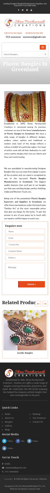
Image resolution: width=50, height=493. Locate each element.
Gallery (8, 426)
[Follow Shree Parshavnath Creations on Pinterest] (27, 10)
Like (22, 441)
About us (9, 418)
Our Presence (39, 418)
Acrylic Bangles (25, 353)
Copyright (8, 479)
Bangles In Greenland (29, 76)
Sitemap (36, 414)
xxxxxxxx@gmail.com (34, 37)
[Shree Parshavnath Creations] (25, 22)
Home (14, 76)
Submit (30, 284)
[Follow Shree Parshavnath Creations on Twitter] (22, 10)
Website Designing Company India (25, 489)
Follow (10, 441)
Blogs (7, 430)
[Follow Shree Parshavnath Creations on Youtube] (31, 10)
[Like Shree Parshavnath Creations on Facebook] (18, 10)
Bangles (8, 422)
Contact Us (38, 422)
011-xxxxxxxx (13, 37)
